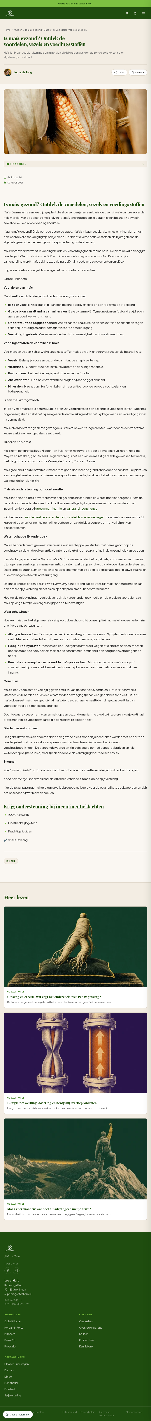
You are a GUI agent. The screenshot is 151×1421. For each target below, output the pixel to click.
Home (7, 29)
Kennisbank (86, 1346)
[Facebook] (7, 1270)
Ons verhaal (86, 1321)
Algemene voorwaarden (106, 1414)
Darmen (9, 1370)
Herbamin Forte (13, 1327)
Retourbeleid (69, 1412)
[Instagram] (16, 1270)
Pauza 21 (9, 1340)
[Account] (127, 13)
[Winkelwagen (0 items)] (135, 13)
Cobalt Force (12, 1321)
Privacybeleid (87, 1412)
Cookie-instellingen (20, 1414)
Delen (121, 72)
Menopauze (11, 1382)
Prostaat (9, 1389)
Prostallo (10, 1346)
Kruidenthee (86, 1340)
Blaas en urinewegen (16, 1364)
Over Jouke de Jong (90, 1327)
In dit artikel (16, 164)
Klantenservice (134, 1412)
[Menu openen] (143, 13)
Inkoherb (11, 860)
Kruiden (18, 29)
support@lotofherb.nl (17, 1294)
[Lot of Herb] (9, 13)
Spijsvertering (12, 1395)
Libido (8, 1376)
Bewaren (140, 72)
